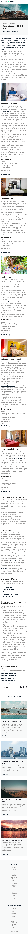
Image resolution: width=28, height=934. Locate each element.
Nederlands (14, 877)
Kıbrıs (14, 919)
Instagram (14, 893)
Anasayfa (5, 23)
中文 (14, 886)
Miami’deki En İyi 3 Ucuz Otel (11, 721)
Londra (14, 908)
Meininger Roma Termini (8, 386)
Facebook (14, 895)
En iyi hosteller (12, 23)
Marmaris (14, 918)
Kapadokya (14, 921)
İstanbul (14, 906)
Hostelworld (4, 568)
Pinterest (14, 900)
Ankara (14, 926)
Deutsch (14, 872)
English (14, 869)
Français (14, 874)
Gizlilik (14, 867)
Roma (14, 924)
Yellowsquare (5, 111)
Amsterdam (14, 913)
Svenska (14, 880)
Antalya (14, 911)
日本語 (14, 885)
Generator (4, 209)
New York (14, 916)
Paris (14, 914)
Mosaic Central (18, 459)
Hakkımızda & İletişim (14, 866)
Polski (14, 879)
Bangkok (14, 927)
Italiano (14, 875)
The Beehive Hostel (6, 302)
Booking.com (13, 560)
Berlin (14, 910)
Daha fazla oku (6, 736)
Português (14, 883)
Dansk (14, 882)
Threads (14, 898)
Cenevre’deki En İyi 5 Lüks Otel (12, 840)
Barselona (14, 922)
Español (14, 871)
